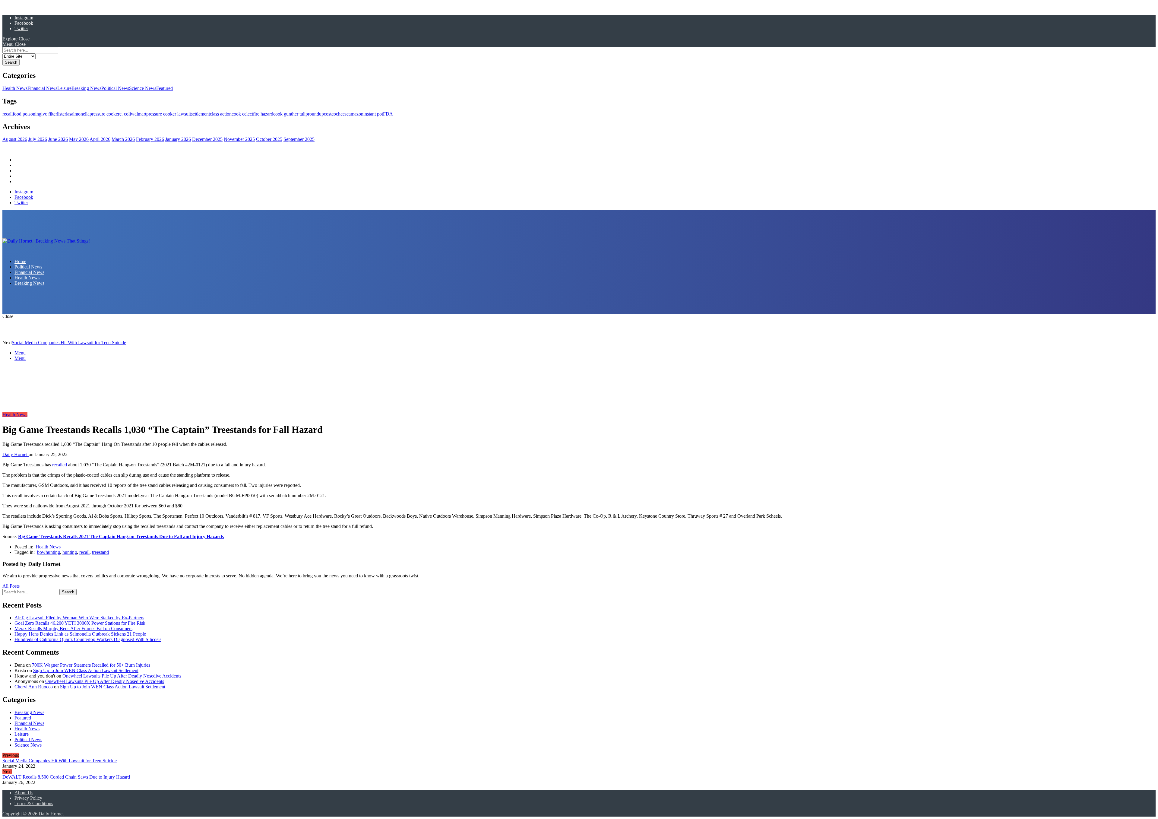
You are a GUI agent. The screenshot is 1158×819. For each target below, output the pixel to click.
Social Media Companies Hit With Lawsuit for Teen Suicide (69, 342)
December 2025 (207, 139)
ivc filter (49, 113)
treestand (100, 552)
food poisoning (27, 113)
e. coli (125, 113)
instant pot (373, 113)
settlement (200, 113)
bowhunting (48, 552)
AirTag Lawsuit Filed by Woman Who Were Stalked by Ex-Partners (79, 617)
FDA (388, 113)
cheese (342, 113)
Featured (164, 88)
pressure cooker (104, 113)
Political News (115, 88)
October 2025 (269, 139)
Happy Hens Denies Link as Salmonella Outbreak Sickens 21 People (80, 633)
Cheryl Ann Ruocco (33, 686)
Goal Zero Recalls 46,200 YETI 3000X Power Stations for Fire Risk (79, 623)
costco (330, 113)
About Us (23, 792)
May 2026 (79, 139)
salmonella (79, 113)
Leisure (64, 88)
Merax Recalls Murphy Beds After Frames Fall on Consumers (73, 628)
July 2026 (37, 139)
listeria (63, 113)
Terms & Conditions (33, 803)
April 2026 (100, 139)
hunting (69, 552)
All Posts (11, 586)
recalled (59, 464)
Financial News (42, 88)
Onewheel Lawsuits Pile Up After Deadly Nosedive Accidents (121, 675)
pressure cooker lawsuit (168, 113)
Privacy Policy (28, 798)
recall (7, 113)
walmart (138, 113)
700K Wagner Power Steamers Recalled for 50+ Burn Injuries (91, 665)
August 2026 (14, 139)
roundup (316, 113)
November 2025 (239, 139)
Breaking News (86, 88)
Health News (14, 88)
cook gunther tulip (290, 113)
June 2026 (58, 139)
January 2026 (178, 139)
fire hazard (263, 113)
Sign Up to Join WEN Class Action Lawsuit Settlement (85, 670)
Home (20, 159)
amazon (356, 113)
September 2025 (299, 139)
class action (221, 113)
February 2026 (150, 139)
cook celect (242, 113)
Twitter (21, 28)
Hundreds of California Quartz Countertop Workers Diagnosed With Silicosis (87, 639)
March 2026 (123, 139)
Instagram (23, 17)
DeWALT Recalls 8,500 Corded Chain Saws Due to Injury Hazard (66, 776)
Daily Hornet (15, 454)
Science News (142, 88)
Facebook (23, 23)
